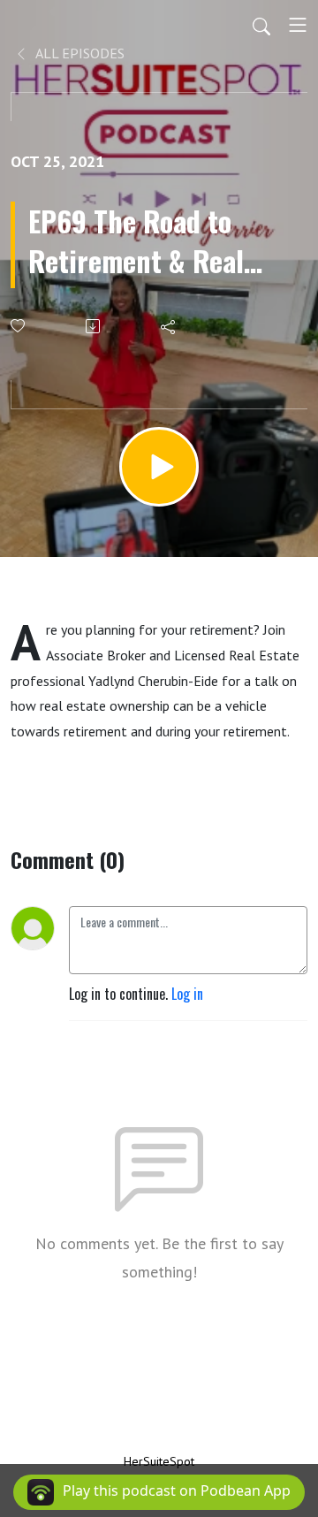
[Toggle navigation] (297, 25)
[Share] (169, 326)
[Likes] (19, 325)
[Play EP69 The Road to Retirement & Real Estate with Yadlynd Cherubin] (159, 467)
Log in (187, 993)
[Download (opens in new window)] (94, 326)
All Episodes (79, 53)
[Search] (261, 24)
